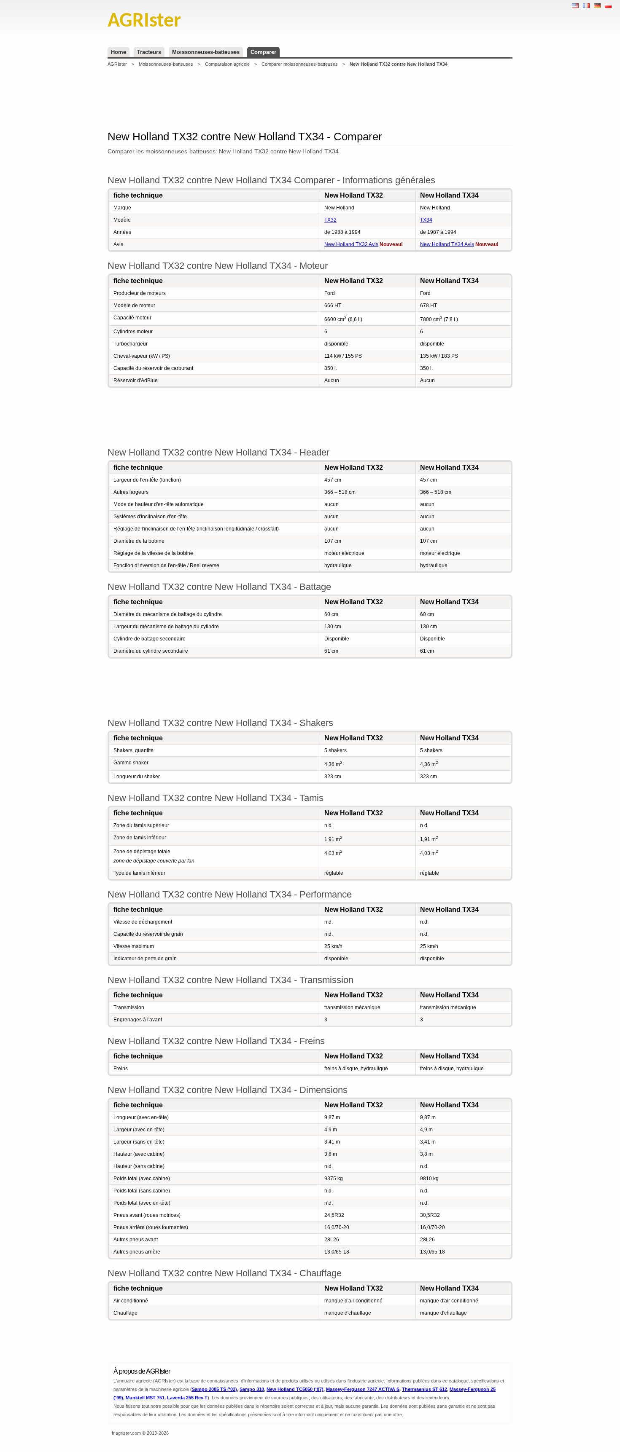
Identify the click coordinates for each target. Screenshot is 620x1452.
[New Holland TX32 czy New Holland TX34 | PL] (608, 5)
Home (118, 52)
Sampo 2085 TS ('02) (214, 1389)
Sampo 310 (252, 1389)
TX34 (426, 220)
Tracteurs (149, 52)
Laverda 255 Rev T (187, 1397)
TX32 (330, 220)
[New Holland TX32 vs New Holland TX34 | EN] (575, 5)
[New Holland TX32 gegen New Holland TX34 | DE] (597, 5)
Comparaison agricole (227, 64)
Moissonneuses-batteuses (206, 52)
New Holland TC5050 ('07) (295, 1389)
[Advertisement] (310, 99)
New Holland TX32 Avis (351, 244)
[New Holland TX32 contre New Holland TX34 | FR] (586, 5)
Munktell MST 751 (145, 1397)
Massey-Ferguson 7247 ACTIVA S (362, 1389)
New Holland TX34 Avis (447, 244)
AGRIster (117, 64)
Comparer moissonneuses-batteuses (299, 64)
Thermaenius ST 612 (424, 1389)
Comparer (263, 52)
